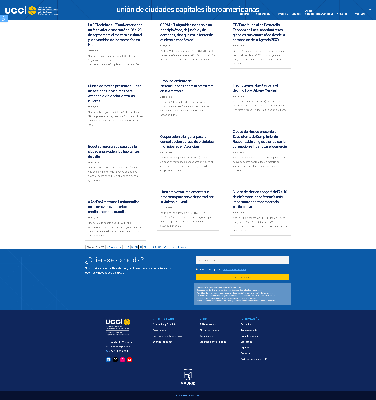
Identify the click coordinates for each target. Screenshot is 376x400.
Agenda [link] (245, 347)
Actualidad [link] (343, 14)
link (273, 301)
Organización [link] (206, 335)
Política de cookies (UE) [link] (254, 359)
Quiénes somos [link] (208, 324)
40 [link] (164, 247)
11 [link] (141, 247)
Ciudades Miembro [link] (209, 330)
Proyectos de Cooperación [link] (168, 335)
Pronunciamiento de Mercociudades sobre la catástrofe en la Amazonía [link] (187, 86)
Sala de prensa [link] (249, 335)
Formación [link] (282, 14)
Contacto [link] (360, 14)
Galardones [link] (159, 330)
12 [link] (145, 247)
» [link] (173, 247)
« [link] (120, 247)
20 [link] (154, 247)
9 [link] (132, 247)
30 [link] (159, 247)
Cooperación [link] (263, 14)
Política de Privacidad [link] (234, 269)
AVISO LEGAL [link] (182, 395)
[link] (4, 18)
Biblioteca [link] (246, 341)
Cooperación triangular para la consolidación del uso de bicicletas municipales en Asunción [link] (187, 141)
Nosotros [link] (244, 14)
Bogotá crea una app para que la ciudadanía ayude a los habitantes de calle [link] (114, 151)
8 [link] (128, 247)
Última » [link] (181, 247)
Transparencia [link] (249, 330)
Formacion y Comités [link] (165, 324)
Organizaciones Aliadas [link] (212, 341)
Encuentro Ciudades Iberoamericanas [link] (318, 12)
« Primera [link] (111, 247)
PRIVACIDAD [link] (194, 395)
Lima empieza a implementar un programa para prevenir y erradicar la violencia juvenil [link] (186, 196)
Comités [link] (296, 14)
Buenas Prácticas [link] (163, 341)
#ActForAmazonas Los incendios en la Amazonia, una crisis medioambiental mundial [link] (113, 206)
